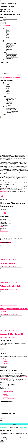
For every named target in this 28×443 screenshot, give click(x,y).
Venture (8, 39)
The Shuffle (9, 48)
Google (5, 359)
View (1, 226)
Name (1, 17)
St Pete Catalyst (23, 427)
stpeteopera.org (4, 191)
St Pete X (5, 397)
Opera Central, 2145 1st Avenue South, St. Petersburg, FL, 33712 (11, 238)
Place (7, 36)
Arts (4, 40)
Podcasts (8, 51)
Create (7, 34)
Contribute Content (11, 55)
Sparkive (5, 394)
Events (5, 60)
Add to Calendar (4, 231)
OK (5, 367)
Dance (4, 212)
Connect (5, 52)
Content (5, 42)
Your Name (3, 437)
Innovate (8, 31)
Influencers (9, 49)
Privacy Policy (3, 427)
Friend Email (3, 440)
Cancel (2, 367)
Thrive (7, 33)
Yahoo (4, 360)
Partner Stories (10, 45)
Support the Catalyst (11, 54)
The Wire (5, 395)
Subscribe (3, 23)
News (4, 28)
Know (7, 30)
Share (2, 349)
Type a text (3, 73)
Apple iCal (5, 363)
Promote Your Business (12, 57)
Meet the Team (10, 58)
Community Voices (11, 43)
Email (1, 20)
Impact (8, 37)
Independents (9, 46)
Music (4, 213)
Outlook (5, 361)
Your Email (3, 439)
